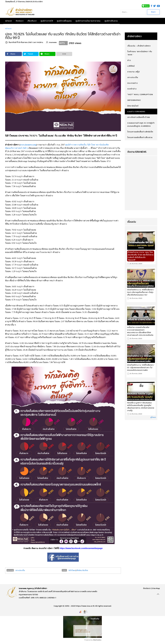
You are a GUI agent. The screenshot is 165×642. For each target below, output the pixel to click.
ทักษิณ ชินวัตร (82, 570)
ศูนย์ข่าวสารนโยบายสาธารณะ (88, 21)
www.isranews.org (28, 145)
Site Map (156, 588)
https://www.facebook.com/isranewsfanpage (81, 548)
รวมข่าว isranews (136, 111)
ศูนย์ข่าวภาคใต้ (47, 21)
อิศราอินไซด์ (132, 105)
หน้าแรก (8, 21)
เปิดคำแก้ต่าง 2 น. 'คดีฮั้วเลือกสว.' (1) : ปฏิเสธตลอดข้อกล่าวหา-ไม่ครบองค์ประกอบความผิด (140, 367)
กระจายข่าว (132, 82)
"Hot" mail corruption (140, 94)
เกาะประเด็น (20, 570)
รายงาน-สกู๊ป (133, 71)
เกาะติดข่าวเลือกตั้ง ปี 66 (138, 117)
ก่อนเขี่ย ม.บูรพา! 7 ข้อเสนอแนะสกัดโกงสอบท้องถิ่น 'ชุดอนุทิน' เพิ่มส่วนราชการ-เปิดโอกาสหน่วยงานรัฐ (140, 406)
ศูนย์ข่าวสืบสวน (111, 21)
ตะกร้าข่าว (132, 88)
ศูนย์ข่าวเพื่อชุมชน (64, 21)
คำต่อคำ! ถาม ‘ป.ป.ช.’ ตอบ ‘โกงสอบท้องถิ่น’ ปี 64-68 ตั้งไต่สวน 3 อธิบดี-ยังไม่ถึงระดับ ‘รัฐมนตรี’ (141, 256)
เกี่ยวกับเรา (32, 21)
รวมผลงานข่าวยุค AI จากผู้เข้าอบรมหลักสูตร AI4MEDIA (141, 124)
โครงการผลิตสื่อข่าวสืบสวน (139, 137)
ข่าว (129, 60)
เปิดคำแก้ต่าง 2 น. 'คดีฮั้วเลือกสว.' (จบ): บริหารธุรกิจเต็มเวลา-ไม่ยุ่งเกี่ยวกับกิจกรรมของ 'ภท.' (140, 292)
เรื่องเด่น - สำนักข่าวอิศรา (139, 45)
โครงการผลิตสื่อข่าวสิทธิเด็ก (140, 131)
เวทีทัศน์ (131, 65)
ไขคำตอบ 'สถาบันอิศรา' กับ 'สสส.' (139, 53)
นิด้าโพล (72, 570)
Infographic (134, 100)
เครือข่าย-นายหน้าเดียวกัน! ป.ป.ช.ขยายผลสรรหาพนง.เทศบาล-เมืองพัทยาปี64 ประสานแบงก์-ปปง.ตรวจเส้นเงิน (140, 331)
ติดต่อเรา (20, 21)
